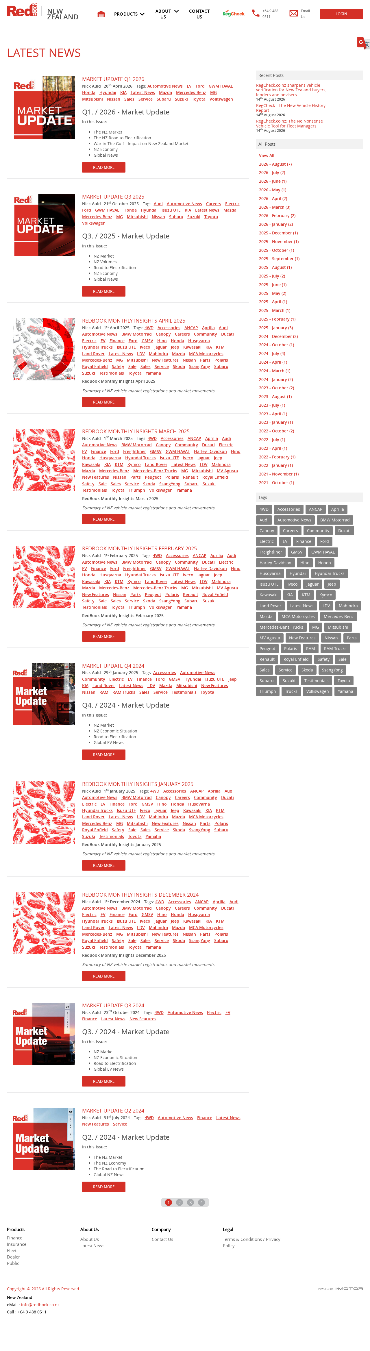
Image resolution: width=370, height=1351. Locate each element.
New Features (165, 360)
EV (189, 86)
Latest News (143, 92)
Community (205, 334)
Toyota (199, 99)
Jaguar (160, 347)
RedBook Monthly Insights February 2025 (139, 548)
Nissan (113, 99)
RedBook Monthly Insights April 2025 (133, 320)
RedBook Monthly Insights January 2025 (137, 783)
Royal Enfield (95, 366)
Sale (132, 366)
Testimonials (111, 373)
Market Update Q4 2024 (113, 665)
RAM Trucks (123, 692)
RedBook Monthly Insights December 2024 (140, 894)
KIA (123, 92)
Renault (190, 477)
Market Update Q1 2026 (113, 78)
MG (213, 92)
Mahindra (158, 353)
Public (13, 1263)
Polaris (221, 360)
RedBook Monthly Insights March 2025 (136, 431)
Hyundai (107, 92)
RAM (103, 692)
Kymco (134, 464)
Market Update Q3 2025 (113, 196)
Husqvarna (199, 340)
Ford (200, 86)
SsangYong (199, 366)
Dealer (13, 1257)
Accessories (169, 327)
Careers (213, 203)
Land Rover (93, 353)
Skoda (179, 366)
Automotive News (165, 86)
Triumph (137, 490)
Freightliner (134, 451)
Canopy (163, 334)
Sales (129, 99)
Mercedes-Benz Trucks (155, 470)
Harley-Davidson (210, 451)
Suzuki (181, 99)
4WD (149, 327)
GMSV (147, 340)
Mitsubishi (92, 99)
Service (145, 99)
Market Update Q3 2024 (113, 1005)
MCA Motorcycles (206, 353)
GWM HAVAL (221, 86)
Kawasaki (192, 347)
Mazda (165, 92)
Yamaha (153, 373)
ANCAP (191, 327)
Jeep (175, 347)
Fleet (11, 1250)
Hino (162, 340)
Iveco (145, 347)
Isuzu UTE (171, 210)
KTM (220, 347)
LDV (141, 353)
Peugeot (153, 477)
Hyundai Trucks (97, 347)
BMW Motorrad (136, 334)
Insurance (16, 1244)
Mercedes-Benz (191, 92)
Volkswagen (221, 99)
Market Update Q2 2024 (113, 1110)
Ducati (227, 334)
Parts (205, 360)
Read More (103, 167)
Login (341, 13)
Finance (117, 340)
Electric (232, 203)
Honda (88, 92)
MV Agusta (227, 470)
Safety (118, 366)
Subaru (164, 99)
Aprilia (208, 327)
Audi (158, 203)
